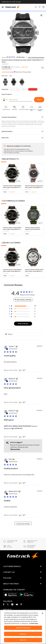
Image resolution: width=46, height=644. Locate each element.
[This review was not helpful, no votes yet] (23, 370)
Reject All (23, 634)
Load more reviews (23, 524)
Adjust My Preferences (23, 628)
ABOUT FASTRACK (11, 584)
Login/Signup (5, 72)
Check (39, 100)
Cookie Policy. (33, 623)
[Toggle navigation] (3, 7)
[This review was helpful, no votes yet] (20, 370)
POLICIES (7, 578)
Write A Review (23, 324)
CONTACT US (9, 572)
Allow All (23, 640)
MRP (12, 67)
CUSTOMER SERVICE (12, 566)
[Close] (42, 613)
